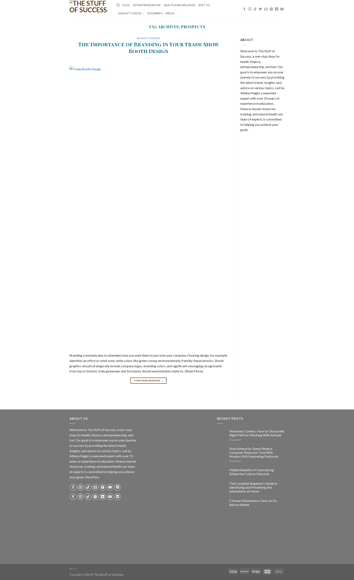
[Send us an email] (266, 9)
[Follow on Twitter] (260, 9)
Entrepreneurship (147, 5)
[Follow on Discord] (117, 487)
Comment (235, 439)
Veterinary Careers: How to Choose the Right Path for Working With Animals (256, 433)
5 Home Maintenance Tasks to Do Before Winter (253, 502)
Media (170, 13)
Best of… (205, 5)
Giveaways (155, 13)
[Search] (118, 5)
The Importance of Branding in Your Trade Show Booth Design (148, 47)
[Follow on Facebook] (244, 9)
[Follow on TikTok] (255, 9)
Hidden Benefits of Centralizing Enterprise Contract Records (251, 472)
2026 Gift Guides (129, 13)
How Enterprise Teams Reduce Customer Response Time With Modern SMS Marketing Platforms (253, 452)
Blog (126, 5)
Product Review (148, 38)
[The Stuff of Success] (89, 9)
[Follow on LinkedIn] (276, 9)
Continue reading (148, 380)
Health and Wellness (180, 5)
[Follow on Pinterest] (271, 9)
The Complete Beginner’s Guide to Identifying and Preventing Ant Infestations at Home (253, 487)
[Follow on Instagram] (249, 9)
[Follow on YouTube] (282, 9)
